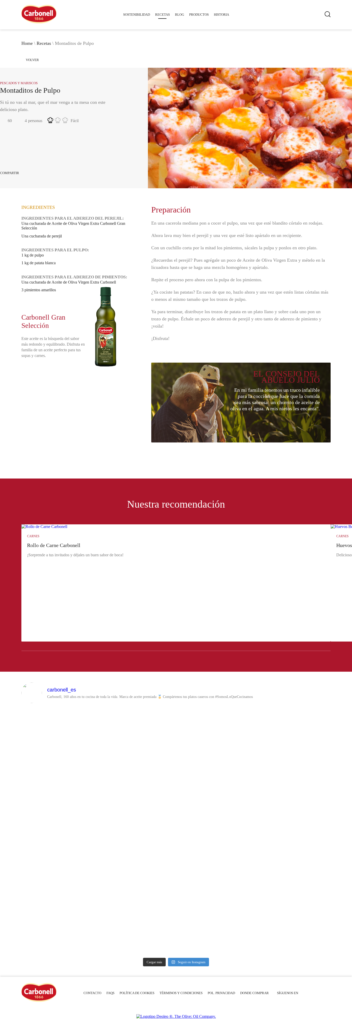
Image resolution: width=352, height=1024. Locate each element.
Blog (179, 14)
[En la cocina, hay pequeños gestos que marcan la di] (293, 730)
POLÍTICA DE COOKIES (137, 993)
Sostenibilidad (136, 14)
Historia (221, 14)
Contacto (92, 993)
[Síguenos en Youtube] (305, 993)
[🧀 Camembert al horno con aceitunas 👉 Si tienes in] (215, 749)
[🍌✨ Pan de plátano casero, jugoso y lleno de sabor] (59, 761)
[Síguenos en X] (320, 993)
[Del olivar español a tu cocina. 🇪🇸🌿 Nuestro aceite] (59, 849)
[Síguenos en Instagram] (328, 993)
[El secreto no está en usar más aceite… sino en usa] (137, 740)
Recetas (162, 14)
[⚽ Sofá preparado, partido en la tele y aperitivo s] (137, 837)
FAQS (110, 993)
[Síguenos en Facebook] (313, 993)
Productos (199, 14)
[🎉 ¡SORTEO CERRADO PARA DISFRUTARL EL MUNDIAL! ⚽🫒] (215, 884)
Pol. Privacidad (221, 993)
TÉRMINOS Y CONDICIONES (181, 993)
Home (27, 43)
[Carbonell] (38, 22)
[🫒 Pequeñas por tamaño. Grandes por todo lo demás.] (293, 851)
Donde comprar (254, 993)
